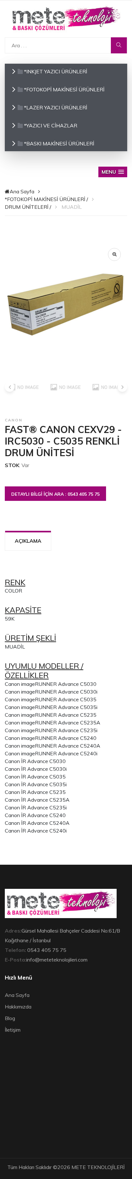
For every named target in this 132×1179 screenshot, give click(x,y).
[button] (112, 172)
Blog (10, 1018)
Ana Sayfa (22, 191)
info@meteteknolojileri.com (56, 959)
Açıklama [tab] (28, 541)
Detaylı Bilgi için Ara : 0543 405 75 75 (55, 494)
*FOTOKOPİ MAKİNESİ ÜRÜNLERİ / (46, 199)
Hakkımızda (18, 1006)
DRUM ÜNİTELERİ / (28, 207)
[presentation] (9, 387)
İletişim (13, 1030)
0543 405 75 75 (46, 950)
